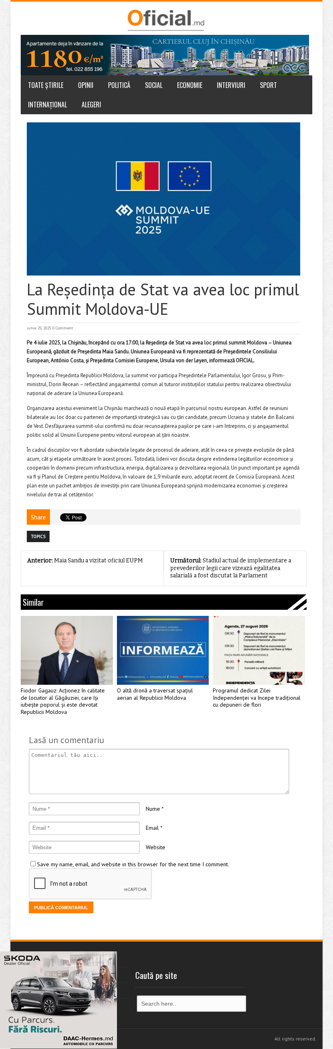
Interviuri (231, 85)
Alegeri (91, 104)
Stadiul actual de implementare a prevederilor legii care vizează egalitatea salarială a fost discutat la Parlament (230, 568)
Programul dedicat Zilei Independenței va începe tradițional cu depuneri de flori (257, 698)
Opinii (85, 85)
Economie (189, 85)
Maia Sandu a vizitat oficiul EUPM (85, 560)
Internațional (47, 104)
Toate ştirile (45, 85)
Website (155, 847)
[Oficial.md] (165, 20)
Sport (268, 85)
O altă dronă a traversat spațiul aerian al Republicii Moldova (155, 694)
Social (153, 85)
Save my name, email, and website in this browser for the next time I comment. (133, 864)
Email (152, 827)
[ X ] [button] (108, 959)
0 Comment (62, 328)
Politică (119, 85)
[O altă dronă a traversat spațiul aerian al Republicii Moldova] (163, 650)
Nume (153, 808)
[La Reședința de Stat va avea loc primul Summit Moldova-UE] (164, 199)
